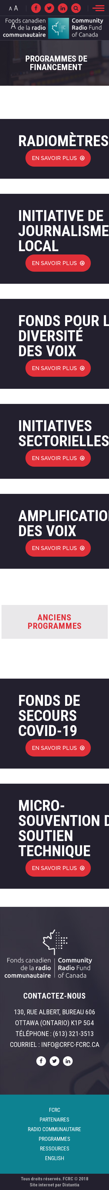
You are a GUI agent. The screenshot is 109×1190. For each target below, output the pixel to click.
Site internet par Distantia (54, 1185)
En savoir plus (54, 158)
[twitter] (49, 8)
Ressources (54, 1148)
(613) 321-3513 (73, 1034)
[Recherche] (76, 8)
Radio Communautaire (54, 1129)
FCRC (54, 1110)
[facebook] (36, 8)
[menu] (98, 8)
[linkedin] (63, 8)
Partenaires (54, 1119)
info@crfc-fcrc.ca (70, 1044)
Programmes (54, 1139)
